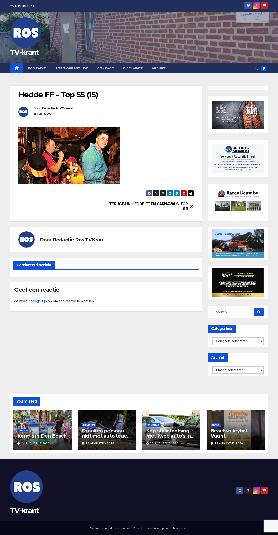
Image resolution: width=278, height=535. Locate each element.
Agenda (23, 430)
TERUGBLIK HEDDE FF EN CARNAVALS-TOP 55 (148, 206)
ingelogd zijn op (40, 301)
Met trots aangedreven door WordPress (115, 528)
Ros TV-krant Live (71, 68)
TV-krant (24, 52)
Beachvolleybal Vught (229, 433)
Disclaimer (133, 68)
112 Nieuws (89, 425)
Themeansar (179, 528)
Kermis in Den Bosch (42, 436)
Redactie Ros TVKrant (57, 108)
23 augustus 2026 (164, 443)
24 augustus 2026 (35, 443)
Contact (105, 68)
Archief (159, 68)
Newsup (158, 528)
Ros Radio (37, 68)
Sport (215, 425)
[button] (256, 68)
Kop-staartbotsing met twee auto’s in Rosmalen (168, 436)
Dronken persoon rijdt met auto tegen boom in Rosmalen (106, 436)
